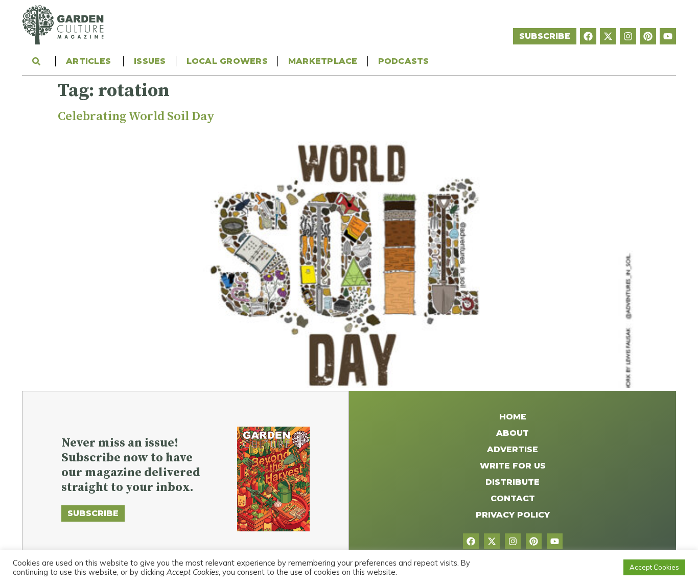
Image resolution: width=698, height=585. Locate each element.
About (512, 433)
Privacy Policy (513, 515)
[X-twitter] (608, 36)
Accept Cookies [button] (654, 567)
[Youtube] (668, 36)
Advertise (512, 449)
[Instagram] (628, 36)
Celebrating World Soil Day (136, 116)
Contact (513, 498)
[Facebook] (588, 36)
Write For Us (513, 466)
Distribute (512, 482)
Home (512, 417)
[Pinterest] (648, 36)
